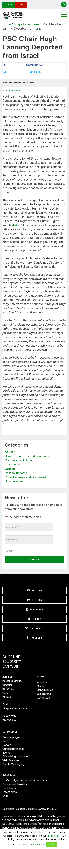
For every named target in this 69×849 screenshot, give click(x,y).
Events (6, 752)
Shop (5, 795)
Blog (17, 24)
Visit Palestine (10, 760)
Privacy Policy (54, 835)
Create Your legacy (13, 764)
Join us (8, 4)
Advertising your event (15, 756)
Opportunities (45, 690)
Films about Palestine (14, 784)
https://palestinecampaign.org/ (16, 15)
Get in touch (44, 697)
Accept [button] (51, 844)
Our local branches (13, 748)
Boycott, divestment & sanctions (27, 456)
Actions (10, 452)
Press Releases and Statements (26, 477)
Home (6, 24)
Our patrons (44, 693)
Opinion (10, 469)
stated (16, 225)
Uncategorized (14, 481)
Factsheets (9, 788)
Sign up (34, 559)
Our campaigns (11, 737)
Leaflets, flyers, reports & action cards (24, 780)
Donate (21, 4)
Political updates (16, 473)
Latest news (31, 24)
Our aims (42, 686)
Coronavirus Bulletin (18, 460)
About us (42, 682)
